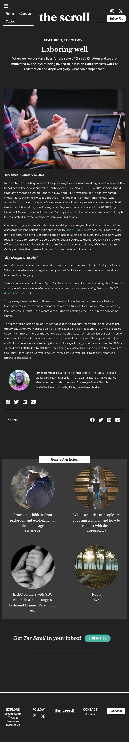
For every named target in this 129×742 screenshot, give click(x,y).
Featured (53, 40)
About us (25, 14)
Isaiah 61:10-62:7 (76, 230)
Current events (12, 713)
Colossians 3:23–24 (17, 293)
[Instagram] (112, 11)
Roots (96, 594)
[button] (8, 402)
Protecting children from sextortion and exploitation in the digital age (33, 520)
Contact (11, 21)
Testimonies (13, 725)
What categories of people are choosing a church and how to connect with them (96, 520)
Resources (13, 721)
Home (10, 14)
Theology (73, 40)
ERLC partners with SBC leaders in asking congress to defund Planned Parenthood (33, 599)
